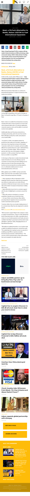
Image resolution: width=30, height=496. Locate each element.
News (16, 28)
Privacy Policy (18, 485)
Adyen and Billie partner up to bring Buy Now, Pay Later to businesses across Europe (12, 280)
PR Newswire (4, 66)
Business (3, 275)
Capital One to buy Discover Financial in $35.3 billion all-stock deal (13, 336)
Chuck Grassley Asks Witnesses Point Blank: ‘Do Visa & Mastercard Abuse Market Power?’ (14, 390)
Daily (13, 28)
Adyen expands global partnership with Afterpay (14, 417)
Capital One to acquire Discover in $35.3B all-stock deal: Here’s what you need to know (14, 308)
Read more (4, 240)
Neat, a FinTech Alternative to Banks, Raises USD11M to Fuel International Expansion (12, 72)
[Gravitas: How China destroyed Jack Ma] (8, 473)
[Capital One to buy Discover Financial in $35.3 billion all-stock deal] (8, 463)
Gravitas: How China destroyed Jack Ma (13, 363)
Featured (11, 303)
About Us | (11, 485)
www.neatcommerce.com (18, 209)
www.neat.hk (7, 209)
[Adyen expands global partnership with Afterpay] (15, 404)
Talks (15, 303)
